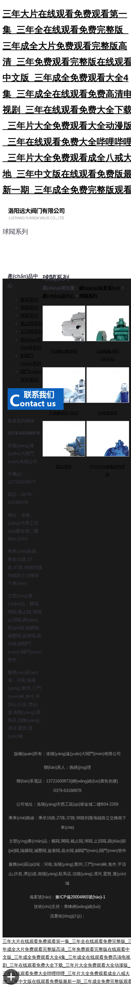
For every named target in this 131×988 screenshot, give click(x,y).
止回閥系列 (31, 331)
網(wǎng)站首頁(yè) (99, 287)
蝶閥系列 (29, 299)
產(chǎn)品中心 (58, 295)
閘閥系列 (29, 307)
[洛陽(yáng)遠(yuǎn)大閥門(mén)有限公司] (36, 213)
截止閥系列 (31, 323)
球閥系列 (29, 315)
